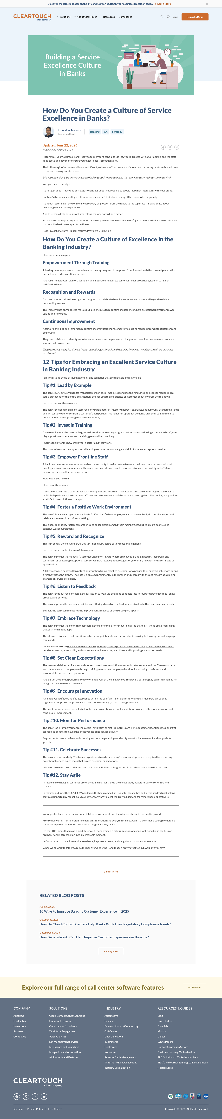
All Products (194, 987)
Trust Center (55, 1108)
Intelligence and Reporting (64, 1046)
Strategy (117, 131)
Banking (94, 131)
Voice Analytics (57, 1036)
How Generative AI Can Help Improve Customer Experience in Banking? (94, 937)
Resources (109, 16)
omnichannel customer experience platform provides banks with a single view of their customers (120, 646)
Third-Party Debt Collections (120, 1062)
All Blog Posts (111, 951)
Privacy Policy (35, 1108)
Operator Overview (60, 1020)
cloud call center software (90, 796)
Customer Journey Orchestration (176, 1052)
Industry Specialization (117, 1067)
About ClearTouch (87, 16)
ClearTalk (163, 1026)
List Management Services (63, 1041)
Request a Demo (195, 16)
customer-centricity (137, 396)
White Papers (165, 1041)
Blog (160, 1015)
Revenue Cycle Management (120, 1057)
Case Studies (165, 1020)
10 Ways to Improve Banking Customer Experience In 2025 (84, 911)
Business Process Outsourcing (121, 1026)
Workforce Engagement (62, 1031)
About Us (18, 1015)
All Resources (165, 1067)
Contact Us (19, 1036)
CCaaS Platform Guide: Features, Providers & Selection (80, 230)
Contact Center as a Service (173, 1046)
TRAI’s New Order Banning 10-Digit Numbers (183, 1062)
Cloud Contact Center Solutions (67, 1015)
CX (106, 131)
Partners (18, 1031)
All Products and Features (63, 1057)
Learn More (164, 3)
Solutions (65, 16)
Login (175, 16)
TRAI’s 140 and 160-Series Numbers (178, 1057)
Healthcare (110, 1046)
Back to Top (112, 871)
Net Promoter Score (119, 727)
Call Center (110, 1031)
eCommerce (111, 1041)
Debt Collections (113, 1036)
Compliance (125, 16)
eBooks (162, 1031)
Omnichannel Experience (63, 1026)
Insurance (110, 1052)
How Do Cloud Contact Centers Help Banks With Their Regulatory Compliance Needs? (105, 924)
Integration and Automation (65, 1052)
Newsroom (19, 1026)
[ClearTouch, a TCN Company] (32, 17)
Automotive (111, 1015)
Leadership (19, 1020)
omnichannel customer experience (89, 625)
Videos (161, 1036)
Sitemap (18, 1108)
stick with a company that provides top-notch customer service (135, 177)
